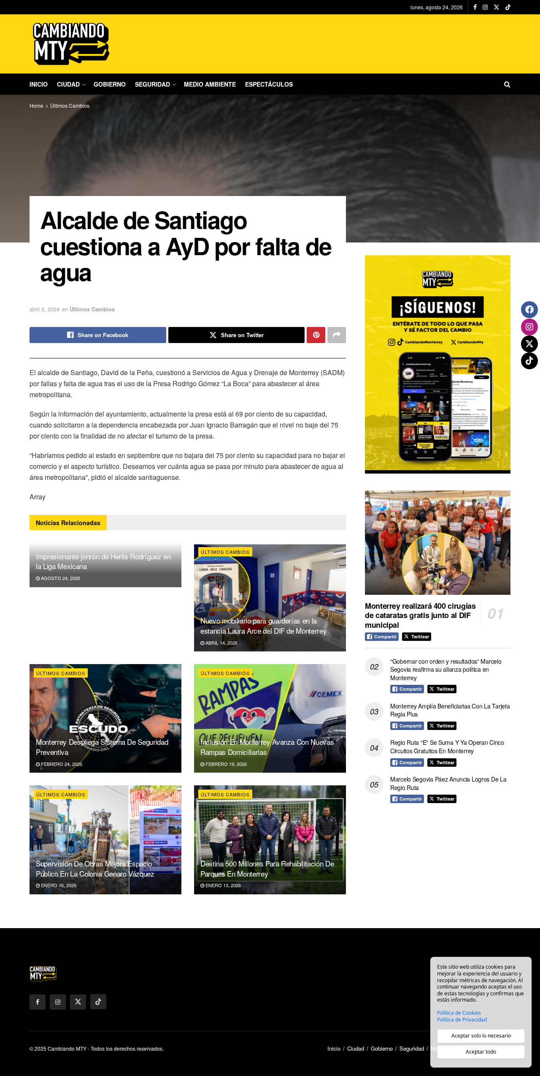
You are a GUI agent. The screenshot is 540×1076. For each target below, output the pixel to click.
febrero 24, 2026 (61, 763)
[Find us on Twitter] (497, 7)
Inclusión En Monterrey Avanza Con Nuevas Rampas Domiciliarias (267, 746)
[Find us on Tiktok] (98, 1001)
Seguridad (152, 84)
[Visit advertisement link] (437, 364)
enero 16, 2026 (58, 885)
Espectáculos (269, 84)
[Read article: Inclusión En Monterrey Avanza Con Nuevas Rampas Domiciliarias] (270, 718)
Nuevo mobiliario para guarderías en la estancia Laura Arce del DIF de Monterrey (263, 625)
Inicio (39, 84)
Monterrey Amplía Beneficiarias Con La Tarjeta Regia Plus (450, 710)
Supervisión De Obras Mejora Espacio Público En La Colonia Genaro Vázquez (95, 868)
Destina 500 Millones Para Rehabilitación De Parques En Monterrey (267, 868)
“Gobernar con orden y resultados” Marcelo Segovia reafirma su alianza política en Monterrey (446, 669)
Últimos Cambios (69, 105)
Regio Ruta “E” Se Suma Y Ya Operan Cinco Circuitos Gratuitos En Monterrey (447, 746)
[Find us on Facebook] (475, 7)
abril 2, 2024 (44, 309)
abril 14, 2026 (221, 642)
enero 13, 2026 (222, 885)
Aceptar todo (481, 1051)
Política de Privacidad (462, 1019)
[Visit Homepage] (72, 43)
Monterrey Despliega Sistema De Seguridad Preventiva (102, 746)
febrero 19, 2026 (225, 763)
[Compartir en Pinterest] (316, 335)
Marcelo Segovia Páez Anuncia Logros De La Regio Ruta (448, 783)
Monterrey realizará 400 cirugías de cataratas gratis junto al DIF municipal (420, 615)
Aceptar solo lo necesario (481, 1035)
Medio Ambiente (210, 84)
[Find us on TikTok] (507, 7)
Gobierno (110, 84)
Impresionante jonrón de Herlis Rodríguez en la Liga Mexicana (103, 561)
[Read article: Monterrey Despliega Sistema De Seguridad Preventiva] (105, 718)
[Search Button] (507, 84)
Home (36, 105)
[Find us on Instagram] (485, 7)
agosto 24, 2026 (60, 578)
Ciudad (68, 84)
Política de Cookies (459, 1013)
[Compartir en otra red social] (336, 335)
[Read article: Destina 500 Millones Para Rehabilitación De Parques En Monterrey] (270, 839)
